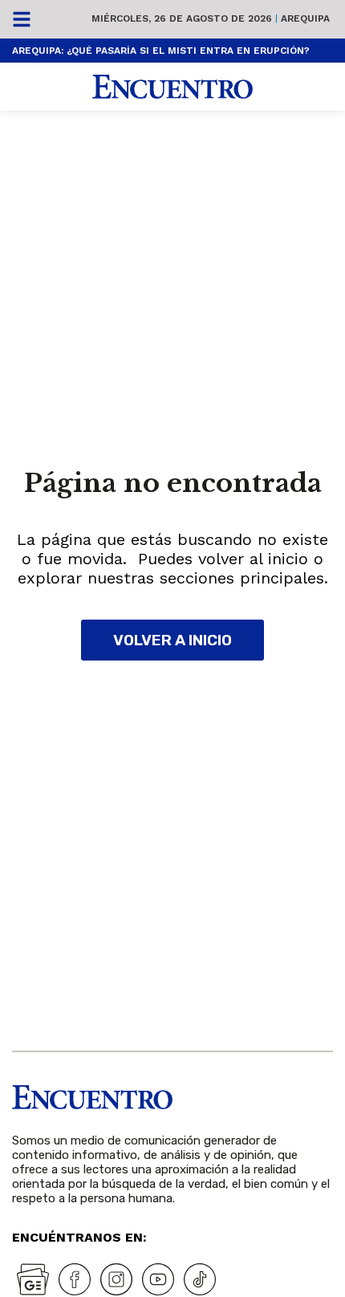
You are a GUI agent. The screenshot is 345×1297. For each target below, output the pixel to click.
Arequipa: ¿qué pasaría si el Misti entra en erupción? (161, 50)
